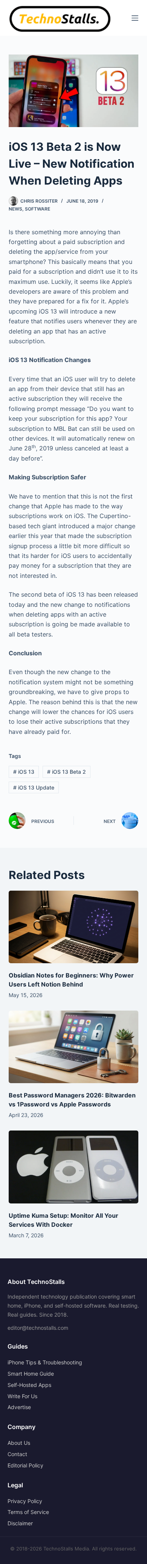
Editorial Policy (25, 1465)
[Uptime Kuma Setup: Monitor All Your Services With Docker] (73, 1167)
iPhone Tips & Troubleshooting (45, 1362)
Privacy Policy (25, 1501)
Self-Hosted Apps (29, 1385)
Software (37, 209)
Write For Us (22, 1396)
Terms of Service (28, 1512)
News (15, 209)
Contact (17, 1454)
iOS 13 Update (33, 787)
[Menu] (135, 18)
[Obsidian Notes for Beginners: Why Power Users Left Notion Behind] (73, 927)
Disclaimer (20, 1523)
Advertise (19, 1407)
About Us (19, 1443)
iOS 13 (23, 771)
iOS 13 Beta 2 (66, 771)
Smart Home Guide (31, 1373)
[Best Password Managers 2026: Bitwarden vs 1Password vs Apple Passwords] (73, 1047)
